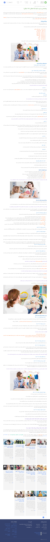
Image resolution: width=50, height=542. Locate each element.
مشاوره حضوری (45, 525)
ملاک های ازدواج (8, 525)
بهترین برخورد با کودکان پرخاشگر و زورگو (8, 446)
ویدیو (21, 1)
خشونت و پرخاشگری (7, 529)
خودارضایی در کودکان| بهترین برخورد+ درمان (31, 498)
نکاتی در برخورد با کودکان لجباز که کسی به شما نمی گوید (19, 500)
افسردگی (9, 531)
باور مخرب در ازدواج (14, 525)
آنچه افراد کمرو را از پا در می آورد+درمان (30, 447)
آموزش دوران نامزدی (7, 523)
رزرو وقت (30, 2)
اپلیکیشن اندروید (18, 2)
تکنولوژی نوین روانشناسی (26, 2)
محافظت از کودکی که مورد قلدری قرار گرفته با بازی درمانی (42, 473)
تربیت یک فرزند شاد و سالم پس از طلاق (42, 446)
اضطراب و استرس (14, 534)
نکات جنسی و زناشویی (14, 526)
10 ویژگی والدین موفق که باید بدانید (20, 472)
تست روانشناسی (38, 527)
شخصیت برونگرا (14, 529)
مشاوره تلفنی (38, 525)
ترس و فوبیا (15, 536)
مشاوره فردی (45, 528)
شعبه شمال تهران (38, 533)
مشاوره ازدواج (38, 524)
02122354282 (6, 434)
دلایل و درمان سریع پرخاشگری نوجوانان (9, 471)
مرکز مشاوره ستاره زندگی (42, 2)
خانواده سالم (8, 526)
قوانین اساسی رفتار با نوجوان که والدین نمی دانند (20, 446)
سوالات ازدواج (15, 523)
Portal (41, 539)
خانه (37, 1)
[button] (5, 2)
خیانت (16, 528)
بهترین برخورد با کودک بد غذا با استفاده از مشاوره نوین (42, 499)
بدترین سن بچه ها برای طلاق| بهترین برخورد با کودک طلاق (30, 473)
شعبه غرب (39, 534)
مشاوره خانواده (45, 524)
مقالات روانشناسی (34, 2)
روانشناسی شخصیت (44, 527)
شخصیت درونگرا (8, 528)
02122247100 (45, 435)
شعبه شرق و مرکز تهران (37, 532)
